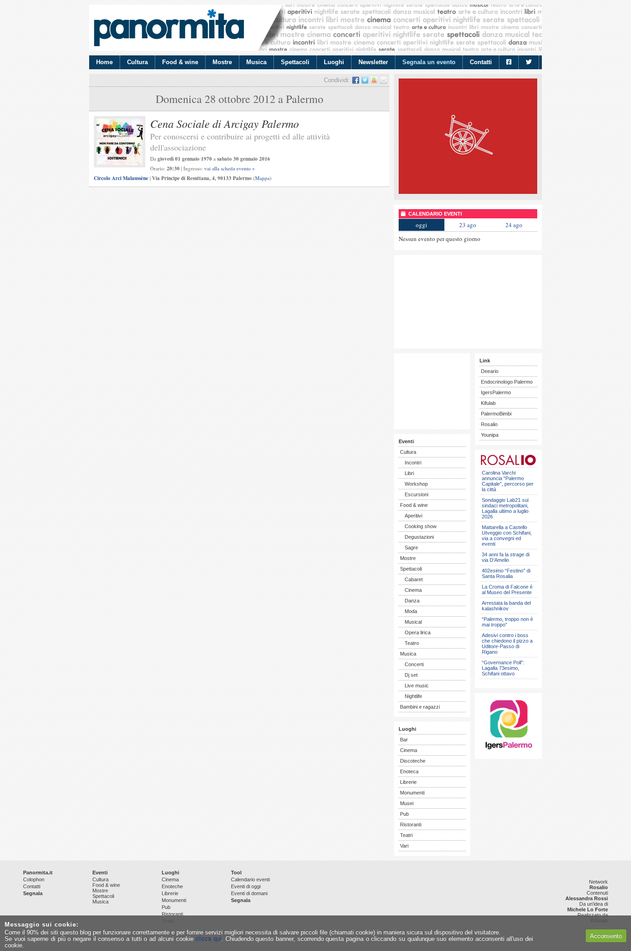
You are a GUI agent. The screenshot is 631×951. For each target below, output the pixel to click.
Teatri (406, 835)
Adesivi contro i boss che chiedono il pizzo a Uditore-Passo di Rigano (507, 643)
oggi (421, 225)
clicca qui (208, 938)
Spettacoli (295, 62)
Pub (404, 814)
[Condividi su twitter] (365, 80)
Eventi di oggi (246, 886)
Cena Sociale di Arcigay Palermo (224, 123)
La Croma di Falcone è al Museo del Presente (507, 589)
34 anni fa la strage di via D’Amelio (505, 557)
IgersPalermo (496, 392)
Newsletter (373, 62)
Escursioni (416, 494)
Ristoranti (410, 824)
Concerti (414, 664)
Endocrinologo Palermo (507, 382)
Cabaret (414, 579)
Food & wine (180, 62)
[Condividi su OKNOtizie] (374, 80)
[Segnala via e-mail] (383, 80)
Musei (406, 803)
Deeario (489, 371)
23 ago (467, 225)
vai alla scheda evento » (229, 168)
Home (104, 62)
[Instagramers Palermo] (508, 750)
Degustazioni (419, 537)
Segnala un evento (428, 62)
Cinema (413, 590)
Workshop (416, 484)
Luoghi (334, 62)
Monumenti (412, 792)
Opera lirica (418, 632)
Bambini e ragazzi (420, 707)
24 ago (513, 225)
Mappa (262, 178)
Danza (412, 600)
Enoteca (409, 771)
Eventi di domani (249, 893)
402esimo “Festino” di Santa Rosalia (506, 573)
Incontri (413, 462)
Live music (417, 685)
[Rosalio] (508, 463)
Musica (256, 62)
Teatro (412, 643)
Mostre (222, 62)
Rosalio (489, 424)
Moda (411, 611)
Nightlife (413, 696)
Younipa (489, 435)
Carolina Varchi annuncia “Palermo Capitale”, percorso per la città (508, 481)
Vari (404, 846)
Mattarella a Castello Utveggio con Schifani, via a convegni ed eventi (507, 535)
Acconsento (606, 936)
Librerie (408, 782)
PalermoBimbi (496, 413)
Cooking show (421, 526)
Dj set (411, 675)
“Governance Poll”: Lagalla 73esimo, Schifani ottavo (503, 668)
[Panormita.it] (169, 27)
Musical (413, 622)
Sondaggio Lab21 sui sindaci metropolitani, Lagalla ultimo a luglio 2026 (505, 508)
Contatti (481, 62)
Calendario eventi (250, 879)
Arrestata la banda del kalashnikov (506, 605)
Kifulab (488, 403)
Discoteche (412, 761)
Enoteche (172, 886)
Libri (409, 473)
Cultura (137, 62)
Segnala (32, 893)
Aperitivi (413, 515)
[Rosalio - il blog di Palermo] (468, 191)
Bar (404, 739)
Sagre (411, 547)
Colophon (33, 879)
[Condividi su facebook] (355, 80)
